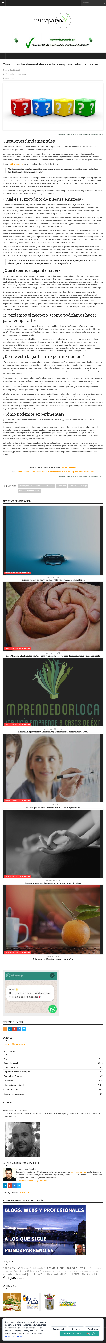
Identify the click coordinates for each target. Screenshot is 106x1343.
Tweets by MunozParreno (14, 1044)
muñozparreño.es (78, 1172)
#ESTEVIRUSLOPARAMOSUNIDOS (77, 1274)
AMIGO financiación (38, 1268)
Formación (53, 1080)
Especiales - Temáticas (53, 1076)
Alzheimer (8, 1268)
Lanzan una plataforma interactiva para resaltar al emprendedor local (53, 731)
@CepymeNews (69, 467)
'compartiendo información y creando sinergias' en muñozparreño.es (80, 134)
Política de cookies (13, 1336)
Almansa (93, 1268)
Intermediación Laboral (53, 1085)
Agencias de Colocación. (26, 1271)
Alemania (25, 1268)
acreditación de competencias (60, 1271)
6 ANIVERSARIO (80, 1271)
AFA (17, 1268)
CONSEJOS (49, 486)
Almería (44, 1271)
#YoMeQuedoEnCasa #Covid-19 (68, 1268)
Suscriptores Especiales (53, 1094)
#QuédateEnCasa (35, 1274)
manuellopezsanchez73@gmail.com (31, 1180)
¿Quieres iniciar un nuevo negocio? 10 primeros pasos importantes (53, 580)
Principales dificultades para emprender (53, 959)
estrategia (83, 486)
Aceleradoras (8, 1271)
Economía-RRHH (53, 1067)
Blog (53, 1058)
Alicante (51, 1274)
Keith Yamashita (16, 164)
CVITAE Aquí (24, 1192)
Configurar (93, 1329)
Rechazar (76, 1329)
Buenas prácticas (25, 486)
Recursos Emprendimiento (29, 491)
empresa (73, 486)
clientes (38, 486)
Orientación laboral (53, 1089)
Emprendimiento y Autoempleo (17, 74)
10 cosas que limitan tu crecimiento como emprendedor (53, 807)
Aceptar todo (59, 1329)
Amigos (9, 1277)
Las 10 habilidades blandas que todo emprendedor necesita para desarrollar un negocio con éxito (53, 656)
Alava (21, 1274)
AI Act (99, 1268)
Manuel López (10, 78)
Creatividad (61, 486)
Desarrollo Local (53, 1063)
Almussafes (21, 1278)
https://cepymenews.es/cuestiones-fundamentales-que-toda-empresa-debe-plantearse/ (56, 472)
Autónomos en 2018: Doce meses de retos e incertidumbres (53, 883)
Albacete (13, 1274)
